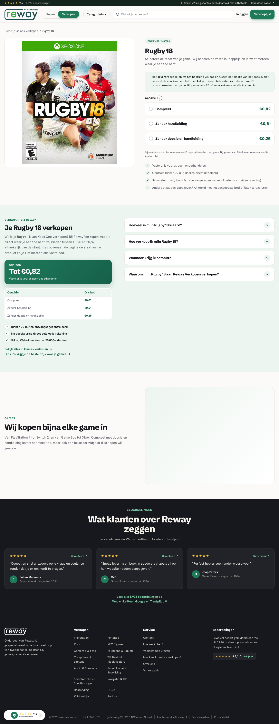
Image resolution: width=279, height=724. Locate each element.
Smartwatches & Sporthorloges (85, 681)
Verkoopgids (151, 670)
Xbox (77, 644)
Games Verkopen (27, 31)
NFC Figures (115, 644)
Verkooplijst (262, 14)
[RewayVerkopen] (21, 14)
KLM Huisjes (82, 696)
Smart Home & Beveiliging (117, 670)
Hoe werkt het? (153, 644)
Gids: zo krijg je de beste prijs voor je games (37, 354)
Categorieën (96, 14)
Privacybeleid (222, 717)
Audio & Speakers (85, 668)
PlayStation (81, 637)
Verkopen (68, 14)
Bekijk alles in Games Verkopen (28, 349)
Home (8, 31)
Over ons (149, 664)
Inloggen (242, 14)
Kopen (50, 14)
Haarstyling (81, 690)
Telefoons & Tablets (120, 651)
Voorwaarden (200, 717)
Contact (148, 637)
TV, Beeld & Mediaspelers (116, 659)
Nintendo (113, 637)
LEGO (111, 690)
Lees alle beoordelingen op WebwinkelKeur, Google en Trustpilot (139, 599)
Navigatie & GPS (117, 679)
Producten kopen (263, 3)
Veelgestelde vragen (156, 651)
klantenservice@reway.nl (172, 717)
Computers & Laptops (83, 659)
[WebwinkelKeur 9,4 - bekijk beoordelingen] (14, 715)
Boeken (112, 696)
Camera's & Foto (85, 651)
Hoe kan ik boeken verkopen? (162, 657)
